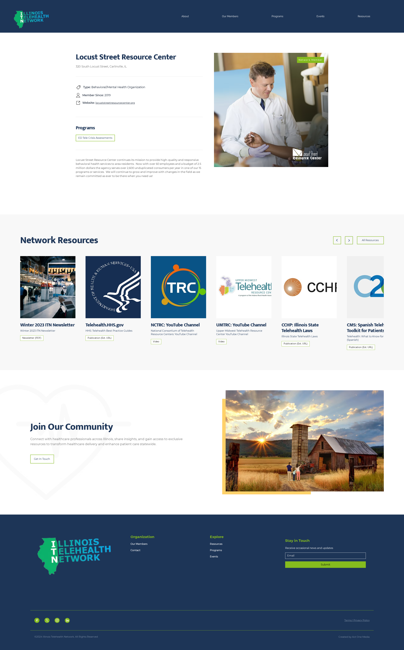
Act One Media (361, 636)
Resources (216, 543)
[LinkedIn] (67, 620)
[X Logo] (47, 620)
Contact (135, 550)
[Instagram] (57, 620)
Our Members (139, 543)
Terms (348, 620)
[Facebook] (36, 620)
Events (214, 556)
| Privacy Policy (361, 620)
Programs (216, 550)
